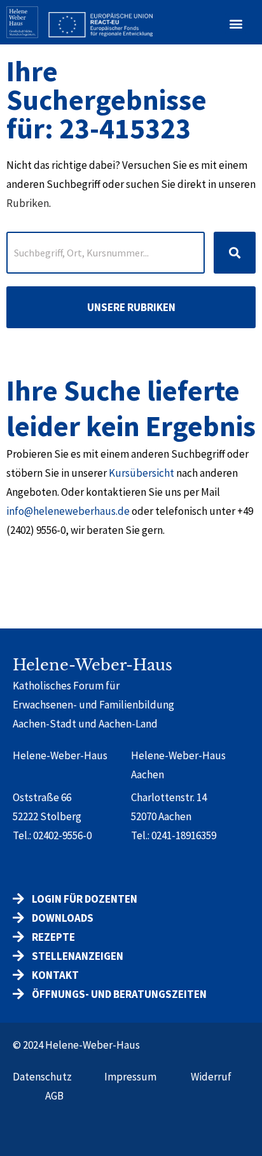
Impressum (130, 1077)
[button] (235, 23)
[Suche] (235, 253)
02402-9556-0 (62, 835)
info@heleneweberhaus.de (68, 511)
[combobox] (105, 253)
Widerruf (211, 1077)
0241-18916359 (183, 835)
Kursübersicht (141, 473)
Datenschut (40, 1077)
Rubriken (27, 203)
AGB (54, 1096)
